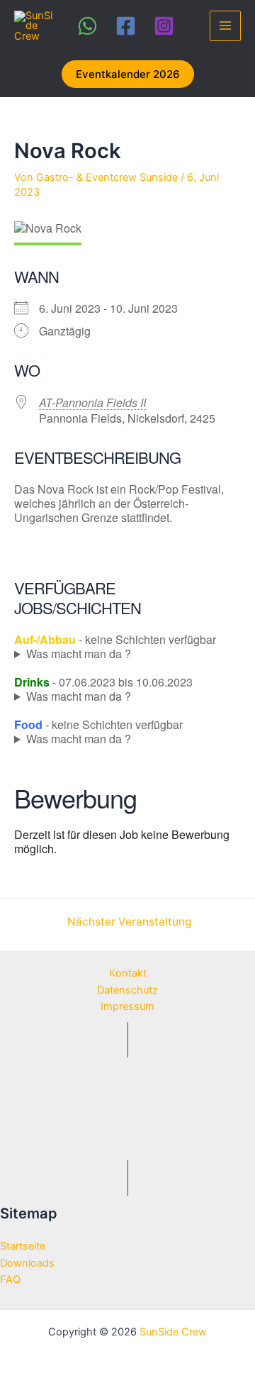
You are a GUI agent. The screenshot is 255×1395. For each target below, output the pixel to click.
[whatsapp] (89, 26)
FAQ (10, 1279)
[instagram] (166, 26)
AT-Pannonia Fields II (92, 402)
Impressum (127, 1006)
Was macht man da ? (78, 654)
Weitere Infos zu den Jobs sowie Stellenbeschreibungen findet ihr (112, 654)
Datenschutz (127, 990)
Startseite (22, 1246)
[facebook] (127, 26)
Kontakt (128, 973)
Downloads (27, 1263)
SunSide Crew (173, 1331)
